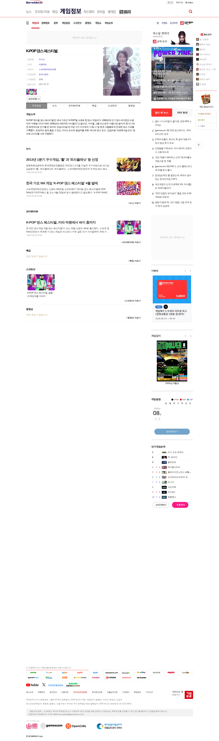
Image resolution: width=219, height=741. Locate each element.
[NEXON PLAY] (111, 672)
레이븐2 (203, 59)
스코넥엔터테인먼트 (47, 69)
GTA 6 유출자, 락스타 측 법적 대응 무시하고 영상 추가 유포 (173, 141)
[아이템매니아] (49, 677)
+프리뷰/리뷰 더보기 (131, 242)
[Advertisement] (13, 49)
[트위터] (45, 684)
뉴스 (54, 105)
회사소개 (29, 692)
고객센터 (125, 692)
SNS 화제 (182, 112)
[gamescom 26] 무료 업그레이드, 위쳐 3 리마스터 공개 (173, 132)
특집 (94, 105)
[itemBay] (142, 672)
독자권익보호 (97, 692)
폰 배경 (202, 84)
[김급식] (65, 677)
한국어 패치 (204, 79)
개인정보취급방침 (80, 692)
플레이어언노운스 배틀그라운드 (183, 472)
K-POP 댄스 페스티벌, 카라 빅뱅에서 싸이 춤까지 (61, 222)
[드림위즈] (185, 672)
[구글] (49, 672)
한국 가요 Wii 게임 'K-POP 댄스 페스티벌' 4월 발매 (62, 183)
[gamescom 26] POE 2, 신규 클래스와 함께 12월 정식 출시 (174, 168)
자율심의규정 (112, 692)
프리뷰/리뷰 (74, 105)
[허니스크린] (80, 677)
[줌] (96, 672)
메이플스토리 (174, 467)
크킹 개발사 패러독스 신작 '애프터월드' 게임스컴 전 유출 (173, 159)
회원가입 (179, 2)
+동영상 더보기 (133, 318)
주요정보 (36, 105)
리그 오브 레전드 (176, 452)
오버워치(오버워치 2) (177, 477)
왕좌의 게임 (204, 44)
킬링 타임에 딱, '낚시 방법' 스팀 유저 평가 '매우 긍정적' (173, 204)
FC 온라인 (172, 457)
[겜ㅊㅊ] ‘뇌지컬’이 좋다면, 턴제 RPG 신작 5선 (173, 123)
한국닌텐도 (44, 74)
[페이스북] (57, 684)
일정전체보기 (172, 431)
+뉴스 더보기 (134, 203)
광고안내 (53, 692)
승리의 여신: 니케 (207, 69)
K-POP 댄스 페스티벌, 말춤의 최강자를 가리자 (40, 294)
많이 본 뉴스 (161, 112)
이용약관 (64, 692)
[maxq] (171, 672)
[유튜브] (34, 684)
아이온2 (171, 492)
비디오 (42, 59)
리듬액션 (43, 64)
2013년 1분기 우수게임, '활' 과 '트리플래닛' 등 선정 (62, 159)
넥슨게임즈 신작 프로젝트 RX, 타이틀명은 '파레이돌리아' (174, 186)
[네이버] (34, 672)
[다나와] (126, 672)
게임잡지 (156, 335)
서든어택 (172, 487)
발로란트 (172, 462)
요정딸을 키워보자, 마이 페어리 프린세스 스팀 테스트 (173, 150)
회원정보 (137, 692)
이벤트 (154, 270)
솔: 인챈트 (204, 39)
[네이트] (80, 672)
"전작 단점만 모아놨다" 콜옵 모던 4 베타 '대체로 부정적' (174, 195)
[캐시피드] (126, 677)
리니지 (171, 482)
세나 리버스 (204, 54)
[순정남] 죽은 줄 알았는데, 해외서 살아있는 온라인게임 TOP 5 (173, 177)
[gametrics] (34, 677)
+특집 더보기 (134, 261)
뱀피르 (202, 49)
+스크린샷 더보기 (132, 300)
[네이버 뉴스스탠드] (74, 684)
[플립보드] (111, 677)
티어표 (202, 74)
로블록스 (172, 497)
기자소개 (149, 692)
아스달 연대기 (205, 64)
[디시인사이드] (142, 677)
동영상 (131, 105)
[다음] (65, 672)
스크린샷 (112, 105)
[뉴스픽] (96, 677)
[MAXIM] (157, 672)
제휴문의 (41, 692)
